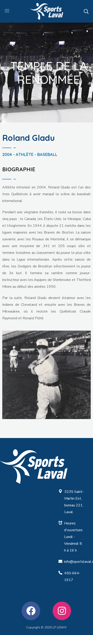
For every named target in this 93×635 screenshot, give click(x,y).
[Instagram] (62, 611)
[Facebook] (31, 611)
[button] (86, 11)
